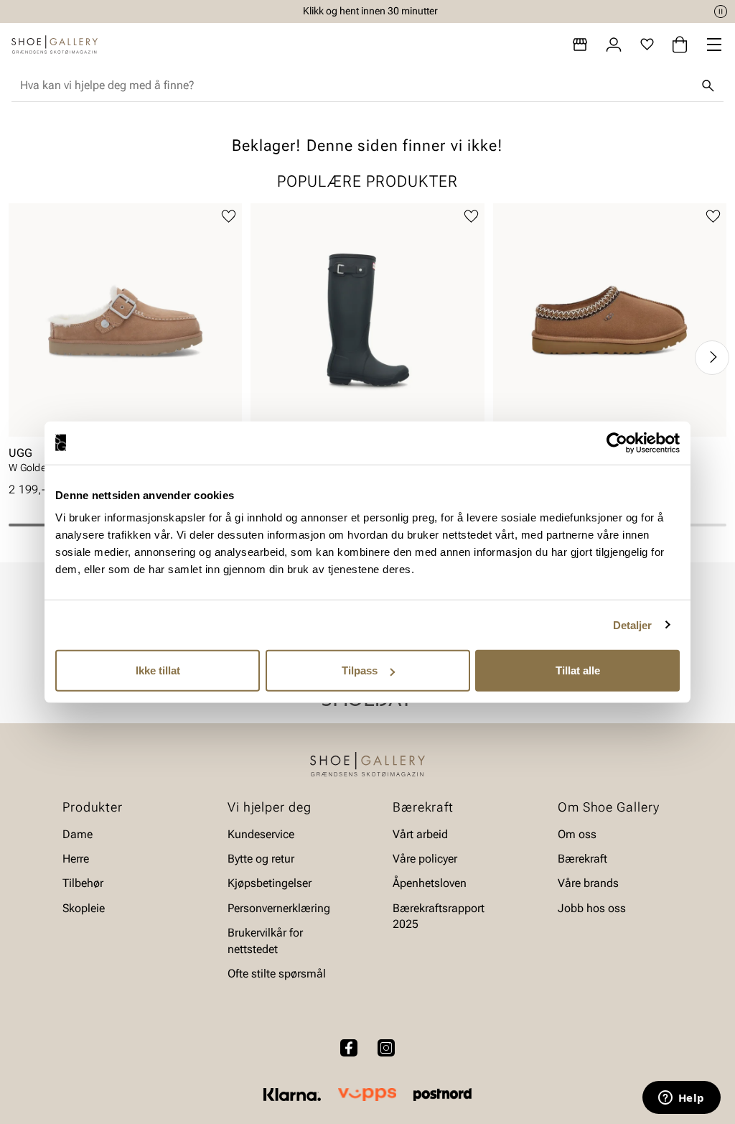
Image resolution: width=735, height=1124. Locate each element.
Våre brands (588, 884)
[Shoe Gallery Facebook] (349, 1048)
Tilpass (360, 670)
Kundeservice (261, 834)
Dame (77, 834)
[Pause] (720, 11)
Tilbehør (82, 884)
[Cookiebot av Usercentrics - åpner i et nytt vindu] (617, 442)
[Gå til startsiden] (54, 44)
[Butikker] (579, 44)
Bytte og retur (261, 858)
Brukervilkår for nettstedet (265, 940)
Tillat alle (578, 670)
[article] (125, 343)
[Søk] (708, 85)
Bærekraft (582, 858)
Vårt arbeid (420, 834)
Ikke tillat (158, 670)
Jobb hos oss (592, 908)
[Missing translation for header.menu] (714, 44)
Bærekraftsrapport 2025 (438, 916)
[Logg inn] (613, 44)
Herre (75, 858)
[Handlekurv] (679, 44)
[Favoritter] (647, 44)
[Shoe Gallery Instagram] (386, 1048)
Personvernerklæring (279, 908)
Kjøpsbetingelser (270, 884)
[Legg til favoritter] (228, 216)
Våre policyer (425, 858)
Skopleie (83, 908)
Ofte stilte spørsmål (277, 973)
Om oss (577, 834)
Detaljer (632, 624)
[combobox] (356, 85)
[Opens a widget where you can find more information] (681, 1099)
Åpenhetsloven (430, 884)
